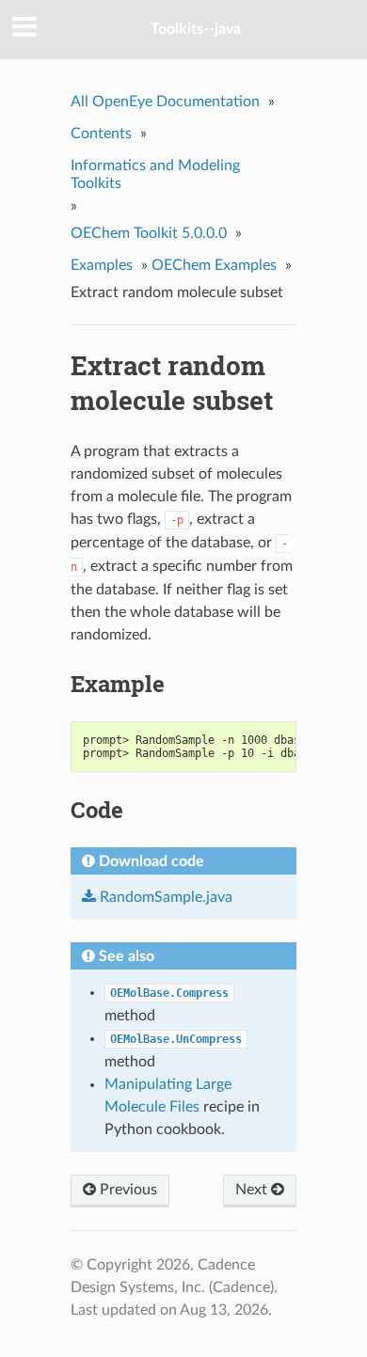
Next (253, 1189)
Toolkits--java (196, 29)
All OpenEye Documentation (165, 101)
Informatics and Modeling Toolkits (155, 174)
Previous (126, 1189)
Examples (102, 265)
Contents (101, 133)
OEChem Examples (214, 265)
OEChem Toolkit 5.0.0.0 (149, 233)
